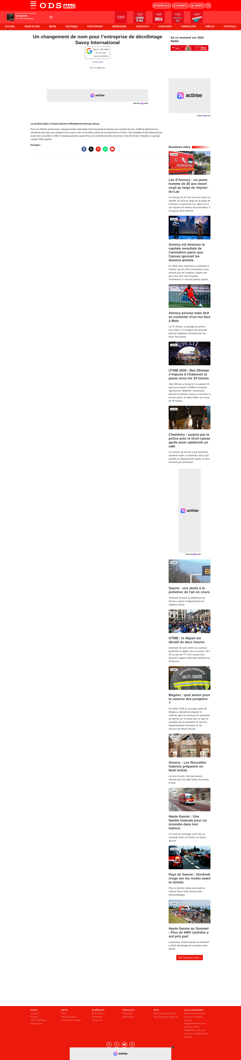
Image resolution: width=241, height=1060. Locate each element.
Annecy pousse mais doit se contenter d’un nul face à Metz (189, 317)
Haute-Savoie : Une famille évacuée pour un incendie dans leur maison (188, 822)
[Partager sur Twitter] (90, 150)
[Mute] (51, 17)
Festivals (230, 26)
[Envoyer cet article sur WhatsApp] (104, 150)
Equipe (34, 1016)
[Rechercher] (208, 5)
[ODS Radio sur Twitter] (116, 1044)
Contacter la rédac (71, 1020)
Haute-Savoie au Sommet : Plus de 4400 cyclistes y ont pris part (189, 932)
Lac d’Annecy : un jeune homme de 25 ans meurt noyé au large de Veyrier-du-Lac (188, 185)
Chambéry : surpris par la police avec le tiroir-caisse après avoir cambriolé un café (189, 440)
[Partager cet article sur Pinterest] (97, 150)
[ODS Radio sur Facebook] (109, 1044)
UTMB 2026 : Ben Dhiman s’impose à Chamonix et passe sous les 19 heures (189, 374)
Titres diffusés (38, 1020)
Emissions (97, 1016)
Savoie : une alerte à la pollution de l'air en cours (189, 590)
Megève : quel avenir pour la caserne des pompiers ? (189, 699)
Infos (52, 26)
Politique (72, 26)
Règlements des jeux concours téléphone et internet (196, 1033)
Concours (165, 26)
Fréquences (37, 1023)
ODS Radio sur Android (165, 1016)
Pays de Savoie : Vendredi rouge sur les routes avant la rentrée (189, 878)
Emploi (210, 26)
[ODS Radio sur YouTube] (124, 1044)
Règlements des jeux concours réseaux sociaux (195, 1016)
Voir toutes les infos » (189, 957)
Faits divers (95, 26)
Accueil (10, 26)
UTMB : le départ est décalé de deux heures (186, 640)
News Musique (69, 1016)
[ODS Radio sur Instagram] (132, 1044)
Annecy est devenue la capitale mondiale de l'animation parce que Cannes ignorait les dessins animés (187, 252)
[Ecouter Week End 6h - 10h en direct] (189, 47)
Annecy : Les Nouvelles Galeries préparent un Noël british (187, 766)
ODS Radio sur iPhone (164, 1013)
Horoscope (188, 26)
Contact (35, 1013)
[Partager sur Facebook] (83, 150)
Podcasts (142, 26)
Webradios (119, 26)
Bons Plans (32, 26)
